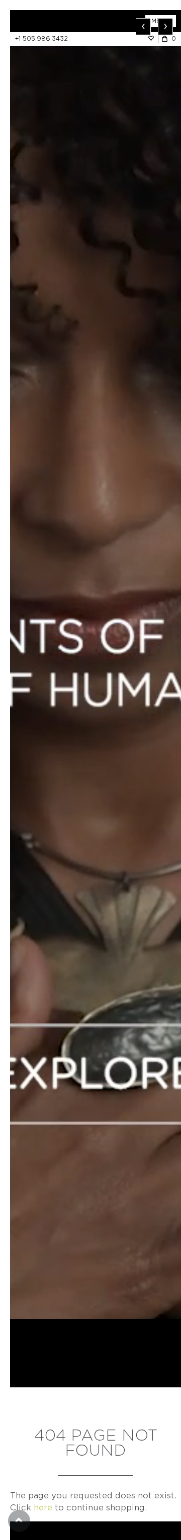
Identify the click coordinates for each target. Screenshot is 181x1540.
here (43, 1507)
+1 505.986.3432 (41, 38)
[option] (95, 664)
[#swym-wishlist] (153, 38)
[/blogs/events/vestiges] (95, 664)
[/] (52, 21)
